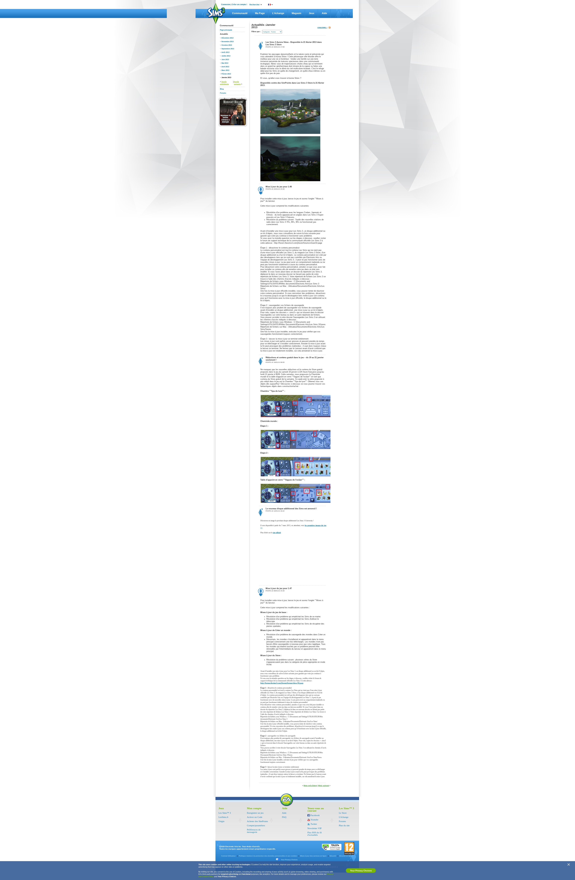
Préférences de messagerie (254, 830)
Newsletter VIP (314, 828)
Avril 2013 (225, 67)
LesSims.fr (223, 817)
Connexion (225, 4)
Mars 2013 (225, 70)
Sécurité (333, 856)
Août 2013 (225, 52)
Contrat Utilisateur (228, 856)
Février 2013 (226, 74)
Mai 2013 (224, 63)
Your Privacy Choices (361, 870)
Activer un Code (254, 817)
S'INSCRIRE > (322, 27)
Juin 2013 (225, 59)
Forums (342, 821)
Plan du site (344, 825)
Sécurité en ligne (345, 856)
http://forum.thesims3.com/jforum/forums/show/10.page (281, 683)
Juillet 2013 (225, 56)
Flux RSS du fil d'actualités (314, 833)
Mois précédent (310, 786)
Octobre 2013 (226, 45)
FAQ (284, 817)
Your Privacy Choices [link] (289, 860)
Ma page (260, 13)
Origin (221, 821)
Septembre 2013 (227, 49)
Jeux (311, 13)
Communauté (240, 13)
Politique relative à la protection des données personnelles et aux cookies (268, 856)
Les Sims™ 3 (224, 813)
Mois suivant (323, 786)
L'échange (278, 13)
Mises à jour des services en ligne (313, 856)
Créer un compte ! (239, 4)
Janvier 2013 (226, 77)
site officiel (277, 533)
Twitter (314, 824)
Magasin (296, 13)
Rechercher (254, 5)
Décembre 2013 (227, 38)
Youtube (314, 819)
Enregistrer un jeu (255, 813)
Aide (324, 13)
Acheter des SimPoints (257, 821)
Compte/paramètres (256, 825)
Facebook (315, 815)
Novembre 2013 (227, 41)
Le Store (343, 813)
